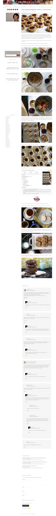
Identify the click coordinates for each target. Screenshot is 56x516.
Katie (26, 38)
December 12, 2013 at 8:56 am (32, 395)
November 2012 (8, 144)
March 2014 (7, 124)
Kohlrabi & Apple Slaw (13, 62)
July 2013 (7, 134)
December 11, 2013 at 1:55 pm (32, 374)
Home (7, 6)
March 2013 (7, 139)
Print (46, 185)
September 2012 (8, 146)
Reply (24, 298)
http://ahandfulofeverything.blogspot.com (29, 295)
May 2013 (7, 136)
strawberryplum (28, 3)
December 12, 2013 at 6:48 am (31, 442)
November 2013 (8, 129)
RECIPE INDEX (23, 6)
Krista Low (28, 289)
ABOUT (15, 6)
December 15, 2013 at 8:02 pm (34, 416)
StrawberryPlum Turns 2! (13, 73)
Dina (27, 441)
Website (23, 495)
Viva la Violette (33, 513)
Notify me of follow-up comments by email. (28, 500)
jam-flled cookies (35, 43)
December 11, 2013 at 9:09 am (31, 315)
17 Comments (34, 11)
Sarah (29, 301)
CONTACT (31, 6)
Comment (23, 479)
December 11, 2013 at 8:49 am (32, 302)
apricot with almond (44, 119)
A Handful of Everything (36, 229)
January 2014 (7, 126)
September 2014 (8, 116)
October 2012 (7, 145)
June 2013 (7, 135)
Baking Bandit (33, 205)
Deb (22, 38)
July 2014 (7, 119)
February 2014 (8, 125)
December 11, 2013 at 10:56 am (31, 339)
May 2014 (7, 121)
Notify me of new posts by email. (26, 503)
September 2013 (8, 131)
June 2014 (7, 120)
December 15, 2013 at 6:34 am (34, 406)
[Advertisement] (12, 37)
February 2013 (8, 140)
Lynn (23, 38)
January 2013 (7, 141)
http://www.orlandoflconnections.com (30, 353)
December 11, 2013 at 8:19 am (31, 290)
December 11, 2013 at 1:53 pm (32, 350)
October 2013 (7, 130)
